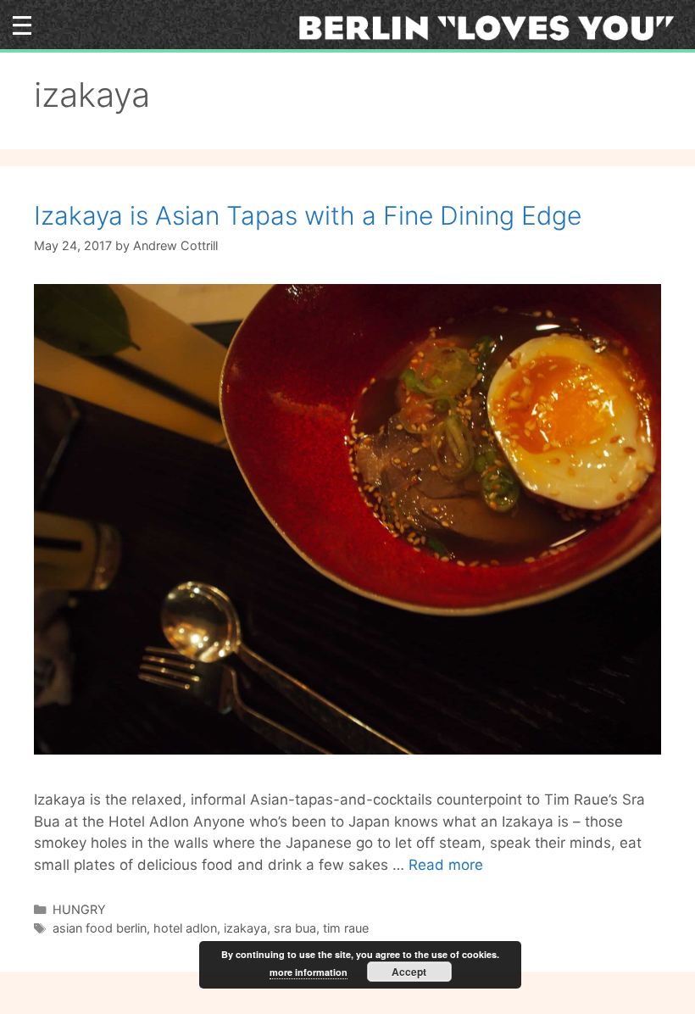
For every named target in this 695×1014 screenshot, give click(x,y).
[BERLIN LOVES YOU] (492, 27)
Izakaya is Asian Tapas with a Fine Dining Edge (307, 215)
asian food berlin (100, 928)
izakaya (245, 928)
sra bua (295, 928)
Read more (446, 864)
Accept (409, 971)
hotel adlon (185, 928)
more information (309, 972)
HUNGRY (79, 909)
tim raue (346, 928)
